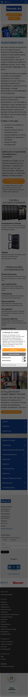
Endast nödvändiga (14, 354)
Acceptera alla (14, 349)
